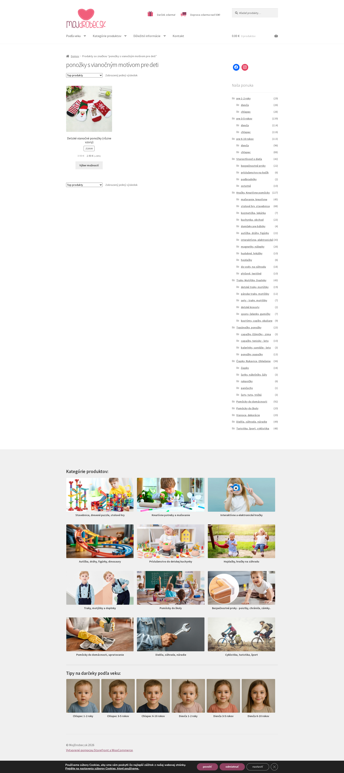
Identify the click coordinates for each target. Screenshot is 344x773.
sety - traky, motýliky (254, 300)
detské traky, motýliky (255, 287)
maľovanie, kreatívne (254, 199)
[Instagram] (244, 67)
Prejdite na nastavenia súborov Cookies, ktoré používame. (102, 768)
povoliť (207, 767)
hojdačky (246, 260)
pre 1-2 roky (243, 98)
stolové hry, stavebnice (255, 206)
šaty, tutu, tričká (251, 395)
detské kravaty (250, 307)
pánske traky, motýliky (255, 294)
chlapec (246, 112)
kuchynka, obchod (252, 219)
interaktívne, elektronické (257, 240)
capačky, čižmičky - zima (256, 334)
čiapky (245, 368)
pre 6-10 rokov (245, 139)
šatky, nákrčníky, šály (254, 374)
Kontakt (178, 36)
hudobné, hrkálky (251, 253)
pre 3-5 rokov (244, 118)
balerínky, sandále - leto (256, 347)
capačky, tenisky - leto (255, 341)
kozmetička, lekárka (253, 213)
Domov (75, 56)
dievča (245, 105)
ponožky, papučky (252, 354)
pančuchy (247, 388)
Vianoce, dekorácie (248, 415)
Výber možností (89, 165)
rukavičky (247, 381)
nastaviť (257, 767)
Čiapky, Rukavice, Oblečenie (253, 361)
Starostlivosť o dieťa (249, 159)
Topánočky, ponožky (248, 327)
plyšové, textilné (251, 273)
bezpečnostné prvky (253, 166)
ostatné (246, 186)
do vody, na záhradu (253, 266)
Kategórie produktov (107, 36)
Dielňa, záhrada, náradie (251, 421)
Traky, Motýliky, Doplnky (251, 280)
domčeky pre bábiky (253, 226)
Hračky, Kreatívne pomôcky (253, 192)
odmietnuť (232, 767)
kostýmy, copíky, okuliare (256, 320)
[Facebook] (236, 67)
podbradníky (249, 179)
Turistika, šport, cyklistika (252, 428)
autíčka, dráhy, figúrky (255, 233)
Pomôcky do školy (247, 408)
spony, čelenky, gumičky (255, 314)
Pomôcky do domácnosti (251, 401)
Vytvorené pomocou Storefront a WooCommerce (99, 750)
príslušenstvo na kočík (255, 172)
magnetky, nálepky (252, 246)
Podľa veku (73, 36)
